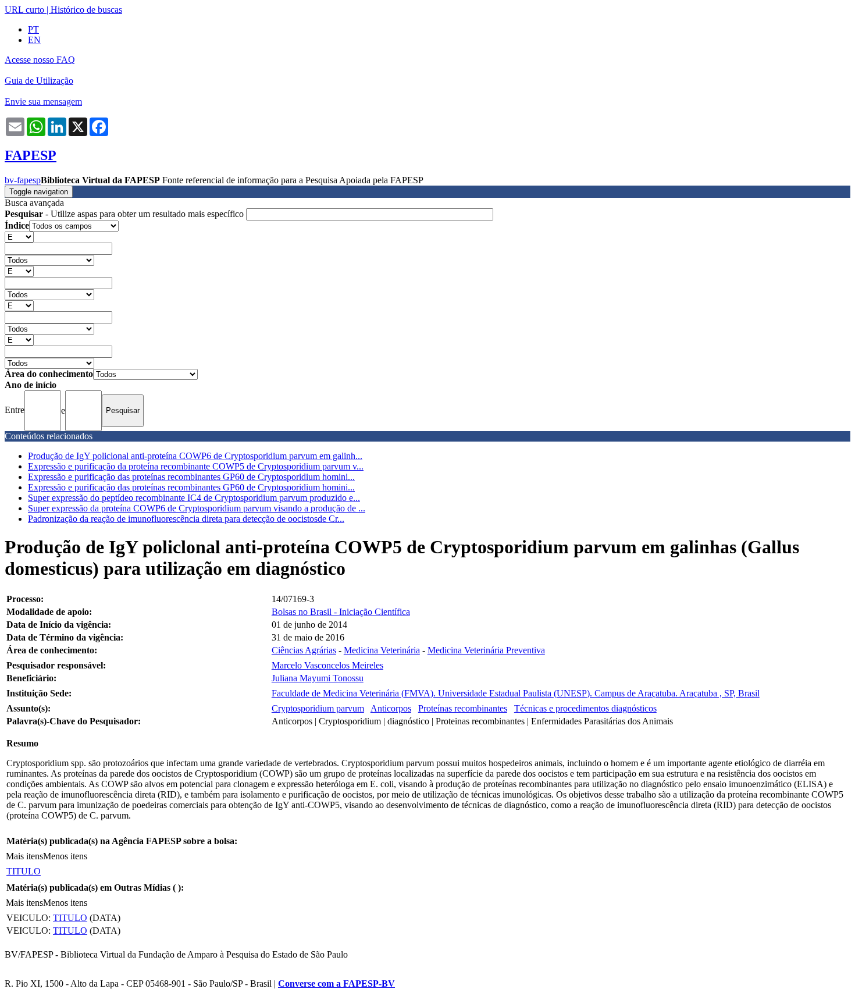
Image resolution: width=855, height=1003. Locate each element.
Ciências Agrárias (304, 650)
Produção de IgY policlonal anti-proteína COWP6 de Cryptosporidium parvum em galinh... (195, 456)
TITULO (23, 871)
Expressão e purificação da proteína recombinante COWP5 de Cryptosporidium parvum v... (196, 466)
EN (34, 40)
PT (33, 29)
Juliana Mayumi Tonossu (318, 678)
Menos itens (65, 856)
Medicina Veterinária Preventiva (486, 650)
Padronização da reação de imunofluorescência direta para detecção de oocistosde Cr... (186, 519)
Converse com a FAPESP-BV (336, 983)
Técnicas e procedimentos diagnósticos (585, 708)
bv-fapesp (23, 180)
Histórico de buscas (86, 10)
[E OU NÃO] (19, 236)
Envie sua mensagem (43, 101)
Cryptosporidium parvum (318, 708)
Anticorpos (390, 708)
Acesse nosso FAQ (40, 60)
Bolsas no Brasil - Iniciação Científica (341, 612)
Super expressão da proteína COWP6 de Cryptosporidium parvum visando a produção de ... (196, 508)
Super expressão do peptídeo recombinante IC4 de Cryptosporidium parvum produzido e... (194, 498)
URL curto (24, 10)
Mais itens (24, 856)
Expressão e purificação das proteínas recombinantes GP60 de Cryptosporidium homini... (191, 477)
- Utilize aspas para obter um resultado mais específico (125, 214)
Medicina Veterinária (382, 650)
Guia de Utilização (39, 81)
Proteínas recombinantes (462, 708)
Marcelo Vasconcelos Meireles (327, 665)
